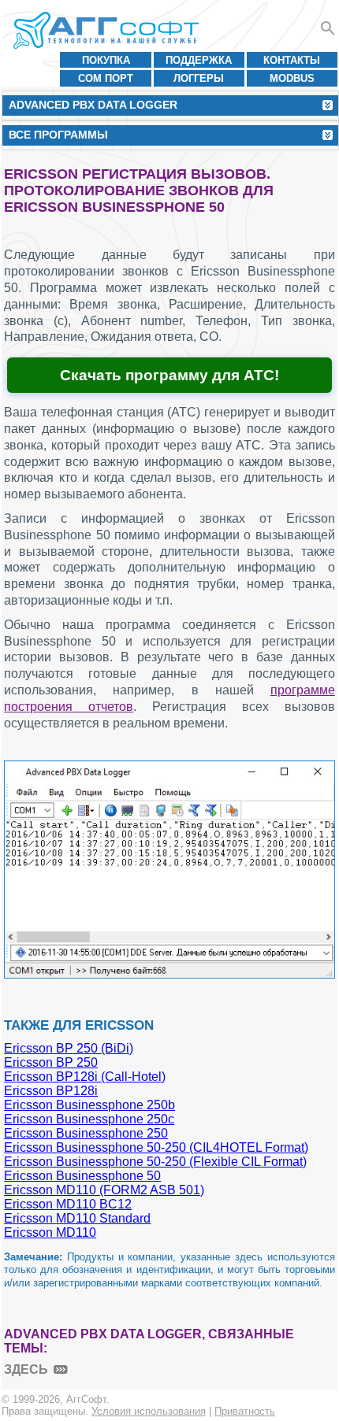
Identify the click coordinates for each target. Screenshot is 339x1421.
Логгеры (198, 78)
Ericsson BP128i (51, 1090)
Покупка (106, 60)
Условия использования (148, 1411)
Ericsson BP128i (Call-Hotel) (85, 1076)
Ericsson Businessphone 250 (86, 1133)
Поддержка (199, 60)
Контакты (291, 60)
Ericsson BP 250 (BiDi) (68, 1048)
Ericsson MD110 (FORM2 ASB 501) (104, 1190)
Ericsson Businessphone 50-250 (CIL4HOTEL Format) (156, 1147)
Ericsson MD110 (50, 1232)
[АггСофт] (108, 30)
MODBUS (292, 78)
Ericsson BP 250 (51, 1062)
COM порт (105, 78)
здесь (26, 1369)
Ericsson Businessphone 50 (82, 1175)
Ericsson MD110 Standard (77, 1218)
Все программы (58, 134)
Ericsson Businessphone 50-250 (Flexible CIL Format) (155, 1161)
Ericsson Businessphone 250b (89, 1105)
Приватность (244, 1411)
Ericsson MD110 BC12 (68, 1204)
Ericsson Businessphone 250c (89, 1119)
